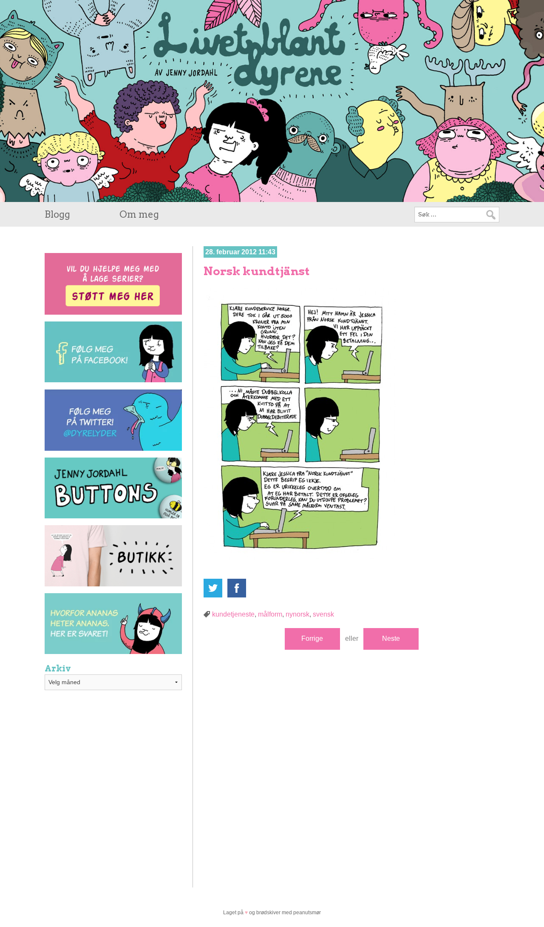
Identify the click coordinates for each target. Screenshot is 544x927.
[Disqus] (351, 764)
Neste (391, 638)
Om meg (139, 214)
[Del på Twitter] (213, 588)
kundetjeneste (233, 614)
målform (270, 614)
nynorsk (297, 614)
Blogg (57, 214)
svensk (323, 614)
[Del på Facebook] (236, 588)
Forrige (312, 638)
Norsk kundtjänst (257, 271)
